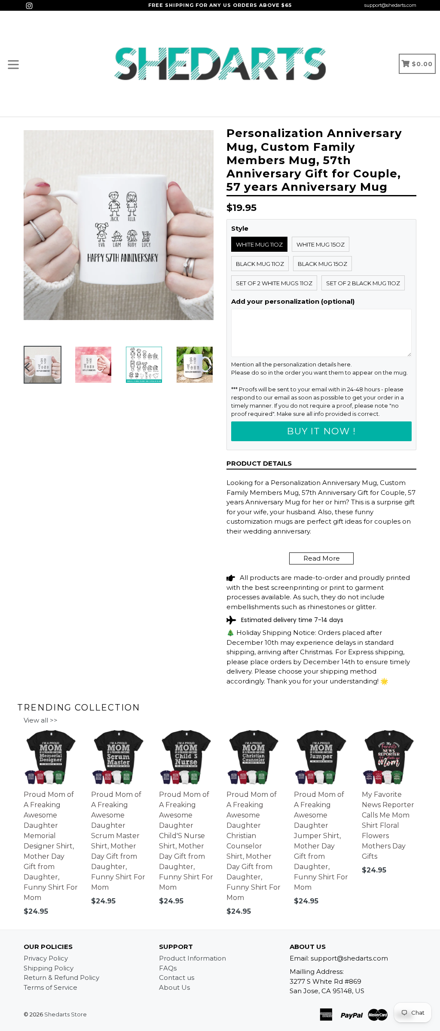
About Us (174, 987)
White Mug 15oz (320, 244)
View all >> (41, 720)
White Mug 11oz (259, 244)
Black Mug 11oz (260, 263)
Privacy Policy (46, 958)
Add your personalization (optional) (292, 301)
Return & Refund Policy (61, 977)
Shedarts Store (65, 1014)
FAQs (168, 968)
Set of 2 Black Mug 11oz (363, 283)
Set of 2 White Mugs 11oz (274, 283)
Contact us (176, 977)
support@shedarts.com (390, 5)
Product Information (192, 958)
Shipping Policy (48, 968)
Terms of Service (50, 987)
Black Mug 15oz (322, 263)
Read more (321, 558)
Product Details (259, 463)
